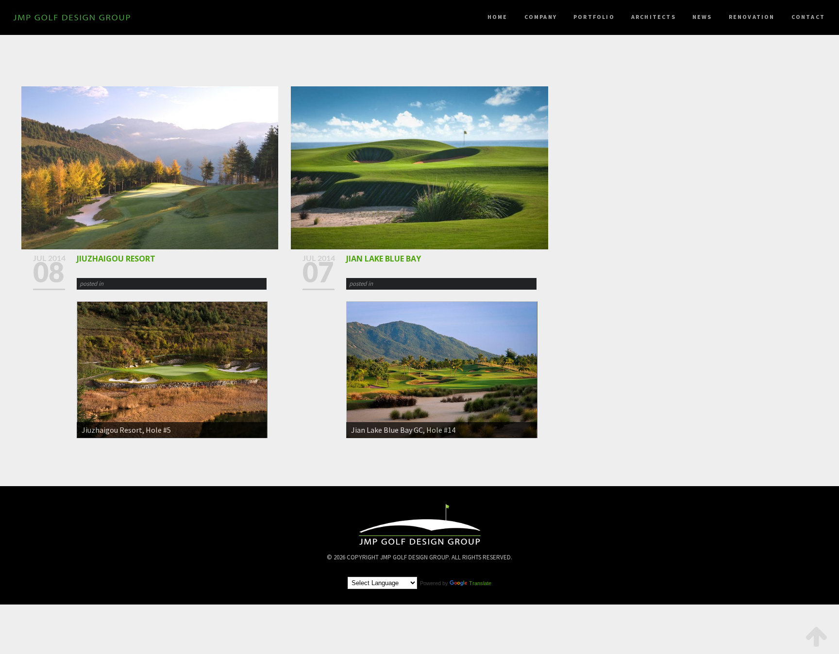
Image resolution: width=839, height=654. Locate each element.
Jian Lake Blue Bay (383, 258)
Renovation (752, 16)
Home (497, 16)
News (702, 16)
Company (540, 16)
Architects (653, 16)
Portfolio (594, 16)
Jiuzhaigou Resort (116, 258)
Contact (808, 16)
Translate (480, 583)
